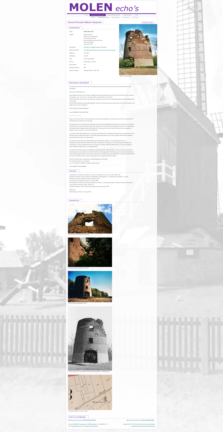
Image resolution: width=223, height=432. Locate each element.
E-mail (136, 15)
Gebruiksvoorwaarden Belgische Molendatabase (143, 426)
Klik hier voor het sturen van (82, 420)
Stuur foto (135, 17)
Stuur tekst (126, 17)
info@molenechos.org (77, 426)
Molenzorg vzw (127, 15)
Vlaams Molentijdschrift (113, 15)
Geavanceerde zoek (103, 17)
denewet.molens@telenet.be (91, 426)
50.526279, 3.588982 (89, 47)
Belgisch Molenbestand (97, 15)
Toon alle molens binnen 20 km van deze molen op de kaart (100, 50)
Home (86, 15)
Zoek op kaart (116, 17)
